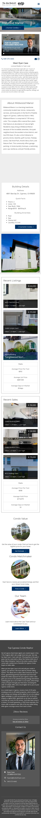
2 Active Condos (12, 28)
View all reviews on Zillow (20, 722)
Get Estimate (20, 551)
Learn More (19, 628)
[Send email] (36, 58)
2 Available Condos (25, 227)
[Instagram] (38, 58)
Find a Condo (19, 589)
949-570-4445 (8, 59)
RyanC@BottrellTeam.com (16, 778)
